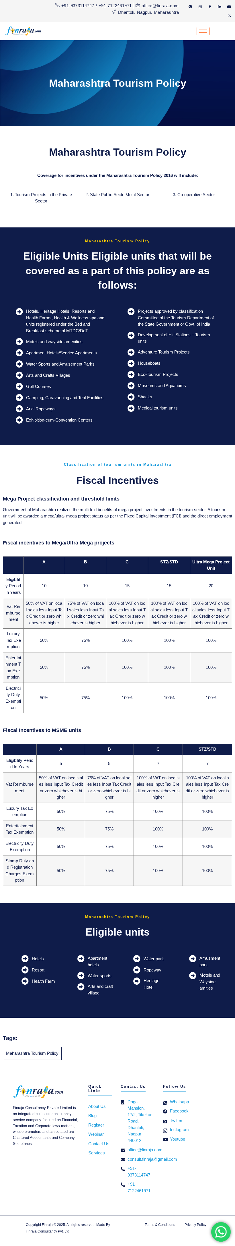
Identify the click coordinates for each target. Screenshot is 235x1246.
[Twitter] (229, 15)
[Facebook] (209, 6)
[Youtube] (229, 6)
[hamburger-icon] (203, 31)
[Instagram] (200, 6)
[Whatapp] (190, 6)
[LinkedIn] (219, 6)
